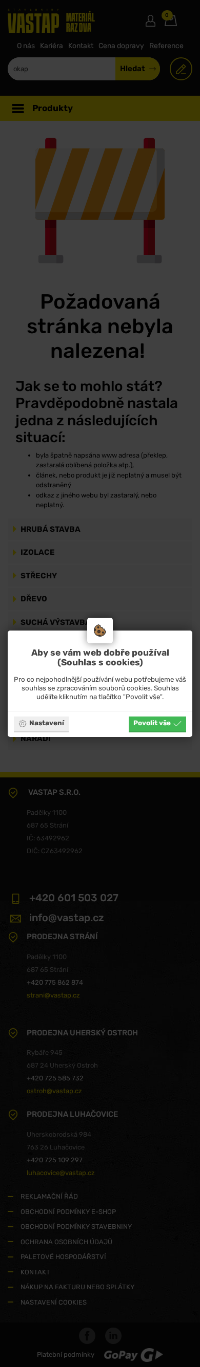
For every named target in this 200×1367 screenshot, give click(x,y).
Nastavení (46, 723)
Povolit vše (152, 723)
